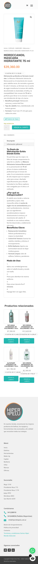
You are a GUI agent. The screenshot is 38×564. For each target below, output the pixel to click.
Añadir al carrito (21, 127)
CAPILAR (11, 48)
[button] (31, 17)
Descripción (11, 141)
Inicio (5, 48)
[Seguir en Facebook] (9, 550)
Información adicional (14, 144)
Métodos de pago (12, 119)
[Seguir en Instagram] (5, 550)
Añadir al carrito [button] (11, 341)
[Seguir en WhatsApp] (13, 550)
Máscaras (26, 48)
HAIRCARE (18, 48)
